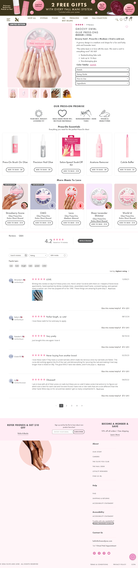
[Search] (117, 20)
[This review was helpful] (123, 308)
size (11, 266)
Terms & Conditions (99, 564)
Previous (10, 94)
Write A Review (85, 241)
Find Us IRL (97, 476)
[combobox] (38, 255)
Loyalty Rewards (100, 471)
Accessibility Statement (103, 503)
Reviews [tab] (12, 235)
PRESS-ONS (74, 18)
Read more (111, 289)
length (24, 266)
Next (70, 94)
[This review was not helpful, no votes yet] (127, 308)
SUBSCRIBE (78, 432)
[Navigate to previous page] (56, 405)
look (17, 266)
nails (30, 266)
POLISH (55, 18)
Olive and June (13, 564)
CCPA (133, 564)
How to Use (81, 79)
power (37, 266)
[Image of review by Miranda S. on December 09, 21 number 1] (37, 295)
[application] (132, 557)
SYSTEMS (44, 18)
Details (79, 70)
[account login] (121, 19)
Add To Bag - (16, 170)
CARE (85, 18)
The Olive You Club (101, 461)
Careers (96, 456)
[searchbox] (16, 255)
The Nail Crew (99, 466)
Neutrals (93, 65)
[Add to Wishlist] (126, 26)
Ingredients (81, 83)
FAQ (94, 493)
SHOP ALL (32, 18)
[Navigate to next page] (82, 405)
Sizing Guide (82, 74)
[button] (103, 523)
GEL (63, 18)
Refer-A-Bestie (23, 433)
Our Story (97, 452)
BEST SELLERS (67, 20)
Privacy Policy (119, 564)
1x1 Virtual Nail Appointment (104, 546)
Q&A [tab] (21, 235)
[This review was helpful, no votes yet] (123, 327)
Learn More (115, 434)
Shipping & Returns (101, 498)
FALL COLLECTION (99, 18)
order (44, 266)
